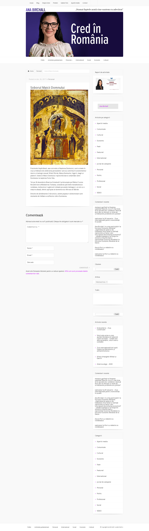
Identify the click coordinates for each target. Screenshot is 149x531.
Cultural (100, 135)
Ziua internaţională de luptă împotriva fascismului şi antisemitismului (107, 349)
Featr (99, 146)
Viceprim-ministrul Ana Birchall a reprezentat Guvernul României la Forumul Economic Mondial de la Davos (107, 239)
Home (32, 71)
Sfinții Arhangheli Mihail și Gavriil (106, 357)
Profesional (101, 181)
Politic (99, 175)
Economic (100, 141)
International (101, 158)
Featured (100, 152)
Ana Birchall (103, 106)
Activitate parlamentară (42, 527)
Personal (39, 71)
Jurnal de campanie (104, 164)
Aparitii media (102, 123)
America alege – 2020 (105, 364)
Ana (96, 248)
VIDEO (99, 193)
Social (99, 187)
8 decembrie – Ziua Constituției (104, 329)
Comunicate (101, 129)
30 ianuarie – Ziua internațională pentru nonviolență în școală (107, 220)
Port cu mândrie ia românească (104, 248)
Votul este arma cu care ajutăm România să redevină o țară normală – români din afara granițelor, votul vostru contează (107, 338)
